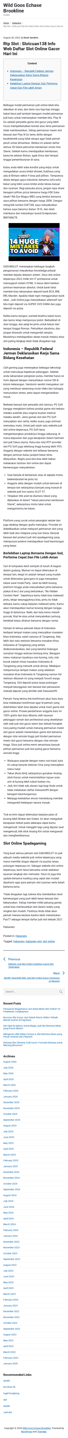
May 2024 (8, 1212)
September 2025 (11, 1120)
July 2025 (8, 1131)
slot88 (6, 1380)
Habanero (21, 936)
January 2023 (10, 1305)
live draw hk (9, 1387)
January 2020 (10, 1363)
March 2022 (9, 1352)
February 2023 (10, 1299)
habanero (18, 941)
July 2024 (8, 1201)
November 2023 (11, 1247)
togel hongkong (11, 1393)
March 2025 (9, 1154)
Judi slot (7, 1412)
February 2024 (10, 1230)
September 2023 (11, 1259)
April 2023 (8, 1288)
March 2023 (9, 1294)
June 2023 (8, 1276)
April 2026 (8, 1079)
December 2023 (11, 1241)
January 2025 (10, 1166)
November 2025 (11, 1108)
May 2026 (8, 1073)
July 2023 (8, 1270)
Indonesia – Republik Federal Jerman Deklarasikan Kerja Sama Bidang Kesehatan (31, 75)
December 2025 (11, 1102)
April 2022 (8, 1346)
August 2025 (10, 1125)
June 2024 (8, 1207)
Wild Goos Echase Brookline (37, 1428)
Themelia (41, 1431)
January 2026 (10, 1096)
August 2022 (10, 1334)
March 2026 (9, 1085)
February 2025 (10, 1160)
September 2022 (11, 1329)
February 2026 (10, 1090)
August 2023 (10, 1265)
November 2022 (11, 1317)
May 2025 (8, 1143)
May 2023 (8, 1282)
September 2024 (11, 1189)
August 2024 (10, 1195)
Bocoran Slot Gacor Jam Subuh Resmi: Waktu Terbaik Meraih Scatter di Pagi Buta (30, 1018)
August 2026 (10, 1061)
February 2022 (10, 1358)
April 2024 (8, 1218)
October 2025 (10, 1114)
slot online (49, 941)
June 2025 (8, 1137)
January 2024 (10, 1236)
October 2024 (10, 1183)
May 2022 (8, 1340)
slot (5, 1399)
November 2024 (11, 1177)
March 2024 (9, 1224)
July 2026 (8, 1067)
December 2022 (11, 1311)
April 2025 (8, 1149)
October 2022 (10, 1323)
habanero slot (34, 941)
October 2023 (10, 1253)
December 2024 (11, 1172)
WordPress (26, 1431)
